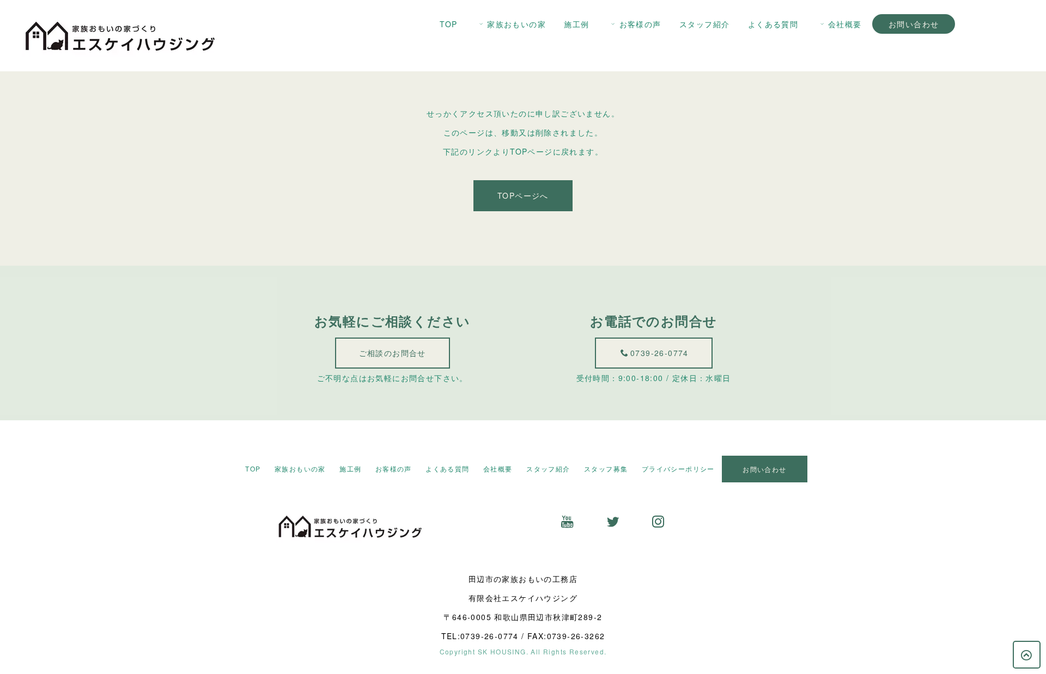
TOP (448, 24)
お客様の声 (640, 24)
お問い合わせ (914, 24)
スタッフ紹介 (704, 24)
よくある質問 (773, 24)
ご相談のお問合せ (392, 352)
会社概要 (845, 24)
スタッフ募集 (606, 468)
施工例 (576, 24)
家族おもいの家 (516, 24)
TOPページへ (523, 195)
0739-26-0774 (659, 352)
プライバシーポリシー (678, 468)
